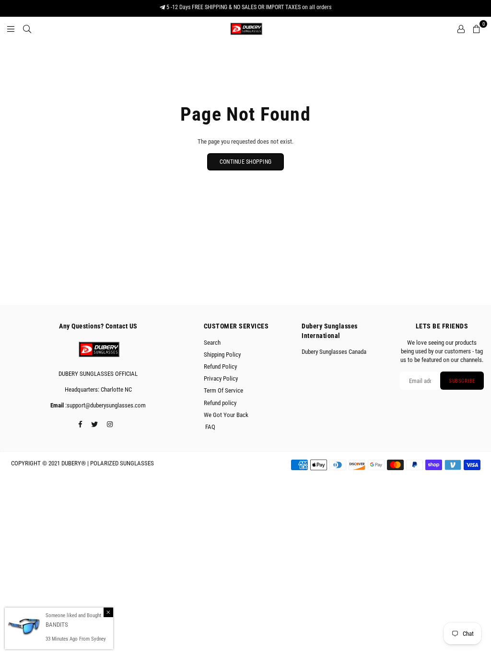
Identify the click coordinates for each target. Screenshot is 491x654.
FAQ (209, 426)
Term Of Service (223, 390)
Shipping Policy (222, 354)
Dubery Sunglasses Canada (334, 351)
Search (212, 342)
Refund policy (220, 402)
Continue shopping (245, 161)
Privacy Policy (221, 378)
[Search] (27, 29)
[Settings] (461, 29)
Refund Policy (220, 366)
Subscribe (462, 381)
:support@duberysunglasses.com (105, 405)
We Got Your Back (226, 414)
